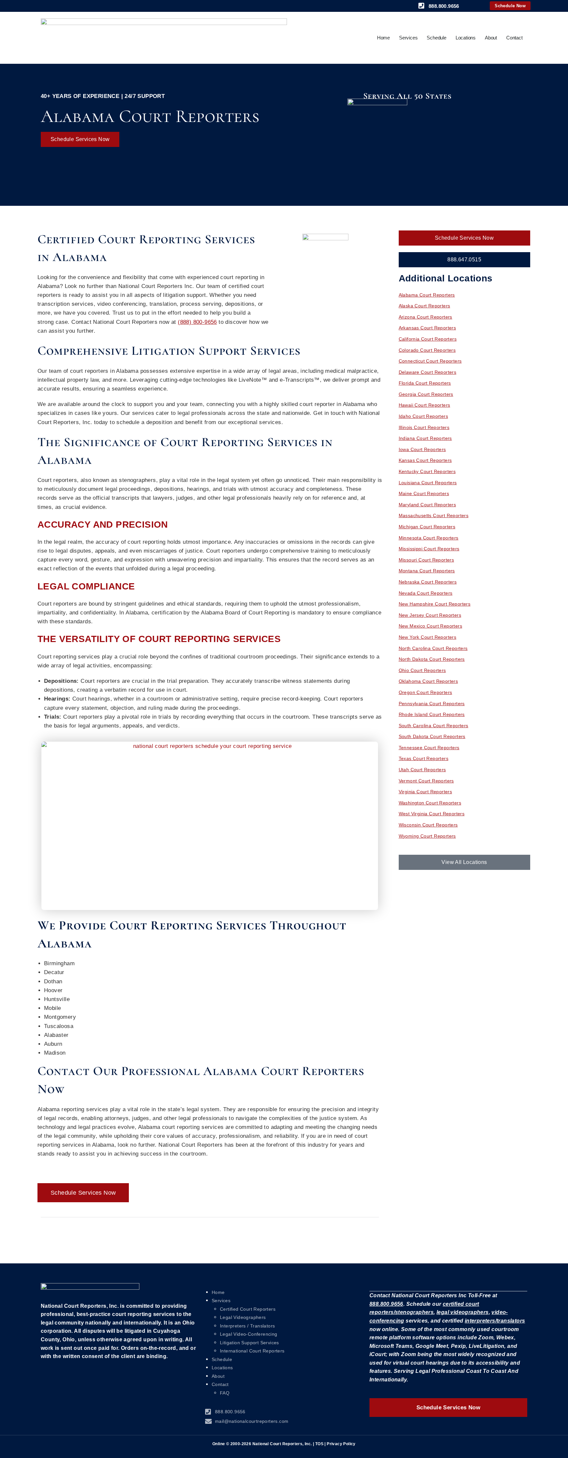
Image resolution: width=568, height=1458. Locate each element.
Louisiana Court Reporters (428, 482)
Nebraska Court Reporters (428, 582)
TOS (319, 1444)
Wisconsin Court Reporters (428, 824)
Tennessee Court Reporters (429, 747)
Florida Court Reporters (425, 383)
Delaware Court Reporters (428, 372)
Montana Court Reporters (427, 570)
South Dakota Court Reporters (432, 736)
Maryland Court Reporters (427, 504)
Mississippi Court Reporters (429, 548)
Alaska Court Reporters (424, 305)
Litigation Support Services (249, 1342)
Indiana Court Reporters (425, 438)
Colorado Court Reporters (427, 350)
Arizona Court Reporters (425, 317)
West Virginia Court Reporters (432, 813)
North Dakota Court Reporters (432, 659)
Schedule (436, 37)
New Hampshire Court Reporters (435, 604)
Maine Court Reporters (424, 493)
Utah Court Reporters (422, 769)
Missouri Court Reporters (426, 559)
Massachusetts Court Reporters (434, 515)
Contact (514, 37)
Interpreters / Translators (247, 1325)
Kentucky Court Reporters (427, 471)
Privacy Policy (341, 1444)
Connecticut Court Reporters (430, 361)
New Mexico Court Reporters (430, 626)
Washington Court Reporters (430, 802)
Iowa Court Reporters (422, 449)
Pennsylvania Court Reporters (432, 703)
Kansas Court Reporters (425, 460)
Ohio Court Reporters (422, 670)
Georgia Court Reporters (426, 394)
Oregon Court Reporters (425, 692)
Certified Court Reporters (247, 1309)
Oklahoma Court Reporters (428, 681)
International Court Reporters (252, 1350)
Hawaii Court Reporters (424, 405)
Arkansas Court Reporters (427, 327)
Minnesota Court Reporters (429, 537)
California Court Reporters (428, 339)
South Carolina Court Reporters (433, 725)
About (491, 37)
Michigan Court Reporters (427, 526)
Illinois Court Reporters (424, 427)
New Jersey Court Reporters (430, 615)
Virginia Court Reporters (425, 791)
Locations (466, 37)
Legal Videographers (243, 1317)
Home (383, 37)
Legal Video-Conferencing (248, 1334)
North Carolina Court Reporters (433, 648)
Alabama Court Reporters (427, 295)
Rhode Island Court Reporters (432, 714)
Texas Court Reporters (423, 758)
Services (408, 37)
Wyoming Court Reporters (427, 836)
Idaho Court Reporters (423, 416)
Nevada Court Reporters (426, 593)
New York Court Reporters (428, 637)
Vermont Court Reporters (426, 780)
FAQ (224, 1393)
